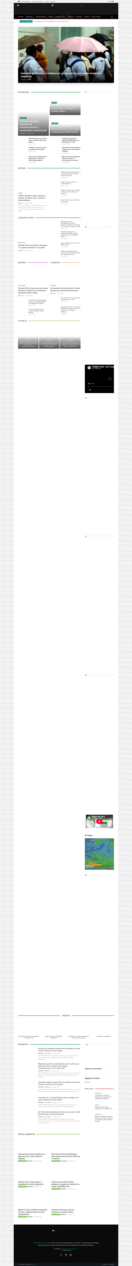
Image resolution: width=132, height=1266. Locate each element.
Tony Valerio (48, 1053)
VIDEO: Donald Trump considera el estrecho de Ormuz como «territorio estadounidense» (32, 198)
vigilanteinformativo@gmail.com (69, 1248)
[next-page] (22, 351)
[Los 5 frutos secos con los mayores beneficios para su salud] (54, 300)
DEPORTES (28, 339)
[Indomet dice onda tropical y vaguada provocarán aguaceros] (32, 1172)
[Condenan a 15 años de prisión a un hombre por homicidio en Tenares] (22, 150)
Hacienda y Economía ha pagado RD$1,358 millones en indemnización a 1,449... (70, 140)
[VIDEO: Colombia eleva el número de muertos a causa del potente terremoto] (54, 192)
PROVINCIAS (70, 341)
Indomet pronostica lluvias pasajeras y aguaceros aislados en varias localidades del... (65, 1184)
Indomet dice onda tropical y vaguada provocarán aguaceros (31, 1183)
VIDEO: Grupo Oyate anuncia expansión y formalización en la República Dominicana (70, 345)
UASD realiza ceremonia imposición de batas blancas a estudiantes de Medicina (103, 1097)
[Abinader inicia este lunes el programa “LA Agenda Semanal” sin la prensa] (33, 231)
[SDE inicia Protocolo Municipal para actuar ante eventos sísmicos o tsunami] (66, 1144)
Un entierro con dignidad (103, 1036)
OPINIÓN (97, 1104)
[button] (112, 17)
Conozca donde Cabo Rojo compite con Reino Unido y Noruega (36, 311)
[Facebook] (108, 1)
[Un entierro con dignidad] (103, 1026)
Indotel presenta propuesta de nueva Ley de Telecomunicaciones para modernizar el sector (70, 252)
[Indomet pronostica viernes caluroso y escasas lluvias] (66, 1200)
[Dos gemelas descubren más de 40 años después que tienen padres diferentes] (65, 275)
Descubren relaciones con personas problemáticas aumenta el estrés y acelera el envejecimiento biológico (71, 309)
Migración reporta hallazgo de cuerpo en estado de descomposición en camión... (71, 158)
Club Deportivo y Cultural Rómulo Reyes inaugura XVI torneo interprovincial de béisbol (58, 1099)
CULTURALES (22, 285)
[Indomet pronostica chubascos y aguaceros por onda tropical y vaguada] (55, 150)
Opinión (66, 1015)
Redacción (20, 203)
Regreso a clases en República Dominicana (53, 1037)
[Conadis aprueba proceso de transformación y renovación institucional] (33, 115)
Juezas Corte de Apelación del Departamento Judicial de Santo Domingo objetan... (37, 158)
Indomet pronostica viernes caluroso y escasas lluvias (62, 1211)
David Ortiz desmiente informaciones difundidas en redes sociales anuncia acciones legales (59, 1049)
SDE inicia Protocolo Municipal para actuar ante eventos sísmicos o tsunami (65, 1156)
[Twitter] (111, 1)
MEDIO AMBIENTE (22, 1161)
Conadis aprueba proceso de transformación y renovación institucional (51, 21)
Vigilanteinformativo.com (41, 1243)
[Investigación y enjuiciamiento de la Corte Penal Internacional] (78, 1026)
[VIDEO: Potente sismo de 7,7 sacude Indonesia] (54, 183)
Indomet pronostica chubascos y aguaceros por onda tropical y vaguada (71, 149)
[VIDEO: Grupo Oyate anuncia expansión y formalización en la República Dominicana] (70, 336)
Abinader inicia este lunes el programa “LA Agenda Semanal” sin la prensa (32, 246)
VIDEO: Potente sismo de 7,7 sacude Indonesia (69, 182)
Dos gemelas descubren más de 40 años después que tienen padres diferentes (65, 289)
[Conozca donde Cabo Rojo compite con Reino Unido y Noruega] (22, 311)
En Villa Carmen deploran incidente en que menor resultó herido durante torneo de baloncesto (59, 1113)
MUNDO (20, 193)
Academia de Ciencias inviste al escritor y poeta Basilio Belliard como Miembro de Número (37, 301)
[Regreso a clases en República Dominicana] (53, 1026)
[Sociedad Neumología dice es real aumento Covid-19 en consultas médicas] (49, 336)
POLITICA (54, 102)
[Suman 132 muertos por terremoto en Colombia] (54, 201)
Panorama (23, 92)
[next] (111, 21)
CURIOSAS (53, 285)
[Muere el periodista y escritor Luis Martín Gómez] (54, 244)
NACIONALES (23, 117)
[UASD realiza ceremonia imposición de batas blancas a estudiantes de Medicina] (89, 1096)
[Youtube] (113, 1)
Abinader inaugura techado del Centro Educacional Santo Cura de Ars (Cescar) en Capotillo (59, 1083)
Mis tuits (87, 1082)
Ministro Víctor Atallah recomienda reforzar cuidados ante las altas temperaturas (32, 1212)
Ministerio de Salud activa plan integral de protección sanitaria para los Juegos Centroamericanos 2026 (28, 344)
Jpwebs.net (34, 1264)
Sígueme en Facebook (93, 1069)
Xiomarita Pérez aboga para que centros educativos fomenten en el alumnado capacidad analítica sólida (33, 290)
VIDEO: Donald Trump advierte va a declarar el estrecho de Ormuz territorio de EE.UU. (70, 173)
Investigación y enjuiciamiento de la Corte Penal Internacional (78, 1037)
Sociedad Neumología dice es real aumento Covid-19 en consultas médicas (49, 345)
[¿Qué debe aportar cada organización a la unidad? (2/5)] (28, 1026)
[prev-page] (19, 351)
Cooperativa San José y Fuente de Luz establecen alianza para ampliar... (37, 140)
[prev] (108, 21)
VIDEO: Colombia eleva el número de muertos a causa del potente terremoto (71, 191)
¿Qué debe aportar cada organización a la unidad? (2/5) (28, 1037)
